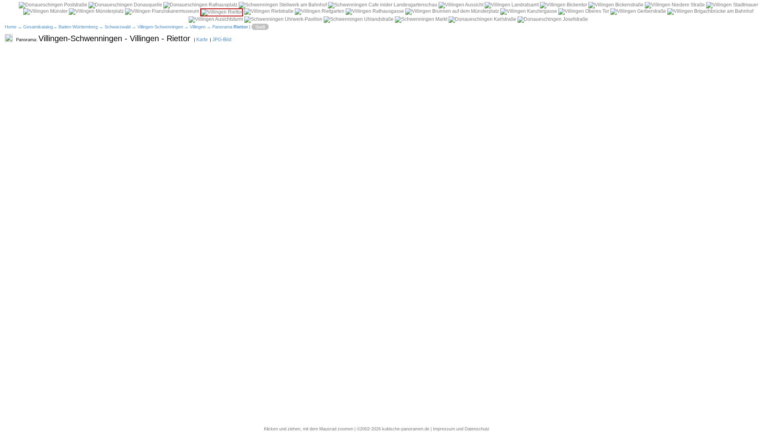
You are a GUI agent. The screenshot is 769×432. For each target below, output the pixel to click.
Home (10, 26)
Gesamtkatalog (38, 26)
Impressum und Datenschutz (461, 428)
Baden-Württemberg (78, 26)
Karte (202, 39)
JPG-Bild (222, 39)
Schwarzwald (118, 26)
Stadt (260, 26)
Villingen (197, 26)
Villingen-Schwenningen (160, 26)
